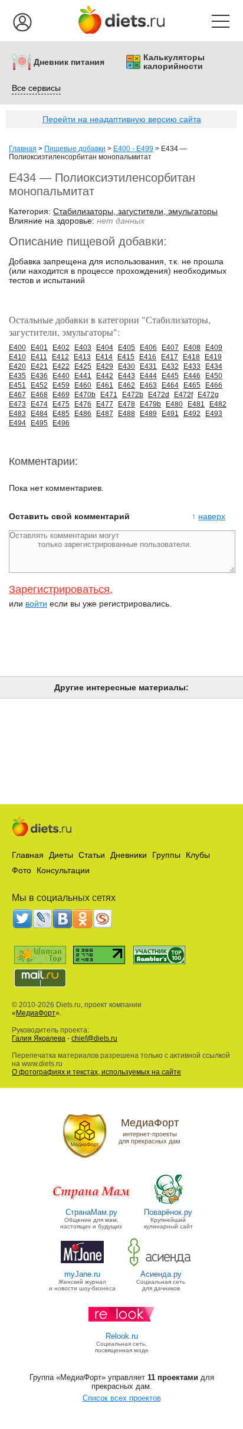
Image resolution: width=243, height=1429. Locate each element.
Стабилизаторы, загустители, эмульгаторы (135, 211)
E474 (39, 404)
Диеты (61, 855)
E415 (125, 357)
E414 (104, 357)
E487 (104, 413)
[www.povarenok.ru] (168, 1203)
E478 (126, 404)
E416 (147, 357)
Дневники (128, 855)
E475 (61, 404)
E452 (39, 385)
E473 (17, 404)
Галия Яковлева (38, 1038)
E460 (82, 385)
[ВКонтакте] (62, 918)
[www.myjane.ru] (82, 1265)
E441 (82, 376)
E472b (132, 395)
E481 (196, 404)
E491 (170, 413)
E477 (104, 404)
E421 (39, 366)
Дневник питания (69, 62)
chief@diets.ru (94, 1038)
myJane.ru (82, 1274)
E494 (17, 423)
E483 (17, 413)
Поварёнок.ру (168, 1212)
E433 (192, 366)
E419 (213, 357)
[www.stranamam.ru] (91, 1203)
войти (36, 603)
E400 (17, 347)
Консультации (63, 870)
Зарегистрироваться (59, 589)
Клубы (198, 855)
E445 (170, 376)
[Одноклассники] (82, 918)
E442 (104, 376)
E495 (39, 423)
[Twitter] (22, 918)
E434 (213, 366)
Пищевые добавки (75, 149)
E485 (61, 413)
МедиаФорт (35, 1013)
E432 (170, 366)
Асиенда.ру (161, 1274)
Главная (23, 149)
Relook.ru (122, 1336)
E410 (17, 357)
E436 (39, 376)
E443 (126, 376)
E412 (60, 357)
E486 (82, 413)
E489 (148, 413)
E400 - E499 (133, 149)
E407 (170, 347)
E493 (213, 413)
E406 (148, 347)
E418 (191, 357)
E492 (192, 413)
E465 (192, 385)
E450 (213, 376)
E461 (104, 385)
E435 (17, 376)
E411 (39, 357)
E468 (39, 395)
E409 (213, 347)
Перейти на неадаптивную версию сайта (121, 119)
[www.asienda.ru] (160, 1265)
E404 (104, 347)
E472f (183, 395)
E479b (150, 404)
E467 (17, 395)
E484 (39, 413)
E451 (17, 385)
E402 (61, 347)
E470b (85, 395)
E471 (108, 395)
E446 (192, 376)
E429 (104, 366)
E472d (158, 395)
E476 (82, 404)
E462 (126, 385)
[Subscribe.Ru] (102, 918)
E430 (126, 366)
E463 (148, 385)
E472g (208, 395)
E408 (192, 347)
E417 (169, 357)
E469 (61, 395)
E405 (126, 347)
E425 (82, 366)
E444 (148, 376)
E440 (61, 376)
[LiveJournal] (42, 918)
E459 (61, 385)
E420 (17, 366)
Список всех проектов (122, 1398)
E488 (126, 413)
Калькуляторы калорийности (174, 62)
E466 (213, 385)
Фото (21, 870)
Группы (166, 855)
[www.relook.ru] (121, 1327)
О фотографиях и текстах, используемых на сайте (96, 1072)
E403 (82, 347)
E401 (39, 347)
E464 (170, 385)
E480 (174, 404)
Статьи (91, 855)
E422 (61, 366)
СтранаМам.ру (91, 1212)
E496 (61, 423)
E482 (217, 404)
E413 (82, 357)
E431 (148, 366)
